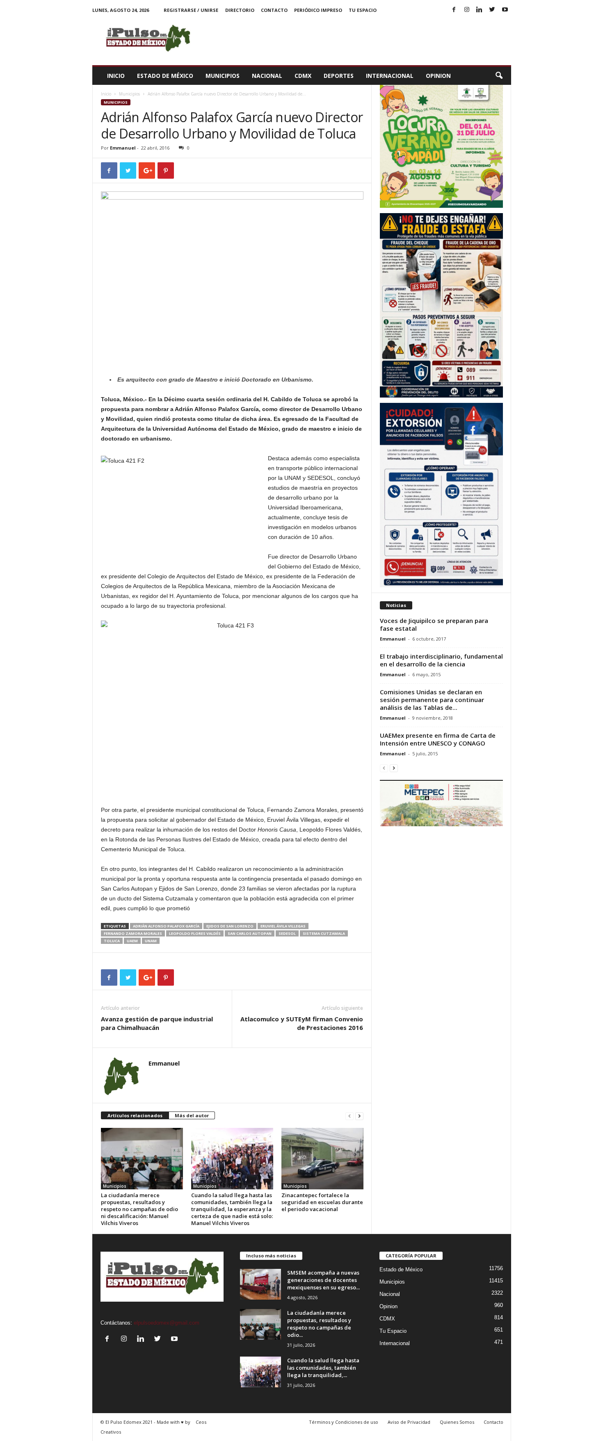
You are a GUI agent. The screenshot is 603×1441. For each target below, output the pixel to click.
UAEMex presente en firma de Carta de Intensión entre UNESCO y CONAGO (438, 739)
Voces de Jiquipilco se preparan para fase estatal (434, 624)
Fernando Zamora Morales (133, 933)
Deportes (339, 76)
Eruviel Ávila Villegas (283, 926)
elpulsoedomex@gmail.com (166, 1323)
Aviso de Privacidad (409, 1422)
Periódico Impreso (318, 10)
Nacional (267, 76)
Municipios (223, 76)
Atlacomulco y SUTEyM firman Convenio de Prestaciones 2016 (301, 1023)
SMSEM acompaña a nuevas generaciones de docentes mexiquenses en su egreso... (323, 1280)
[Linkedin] (479, 10)
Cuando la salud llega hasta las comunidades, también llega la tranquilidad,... (323, 1368)
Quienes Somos (457, 1422)
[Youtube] (505, 10)
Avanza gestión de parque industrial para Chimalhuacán (157, 1023)
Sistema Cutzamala (324, 933)
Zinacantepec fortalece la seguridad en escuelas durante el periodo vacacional (322, 1202)
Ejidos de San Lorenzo (230, 926)
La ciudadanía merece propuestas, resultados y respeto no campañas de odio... (319, 1324)
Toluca (112, 940)
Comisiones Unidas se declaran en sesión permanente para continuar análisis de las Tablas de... (432, 699)
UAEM (132, 940)
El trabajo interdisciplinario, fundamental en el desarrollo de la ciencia (441, 660)
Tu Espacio (363, 10)
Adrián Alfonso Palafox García (166, 926)
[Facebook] (454, 10)
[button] (499, 76)
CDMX (303, 76)
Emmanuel (123, 148)
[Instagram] (467, 10)
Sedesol (287, 933)
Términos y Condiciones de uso (343, 1422)
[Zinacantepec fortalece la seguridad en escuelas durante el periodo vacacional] (322, 1158)
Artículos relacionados (134, 1115)
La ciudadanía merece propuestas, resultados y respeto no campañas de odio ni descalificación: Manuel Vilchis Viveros (139, 1209)
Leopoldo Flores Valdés (195, 933)
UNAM (151, 940)
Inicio (116, 76)
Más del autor (192, 1115)
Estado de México (165, 76)
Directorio (239, 10)
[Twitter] (492, 10)
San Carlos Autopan (250, 933)
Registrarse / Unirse (191, 10)
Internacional (389, 76)
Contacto (274, 10)
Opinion (438, 76)
